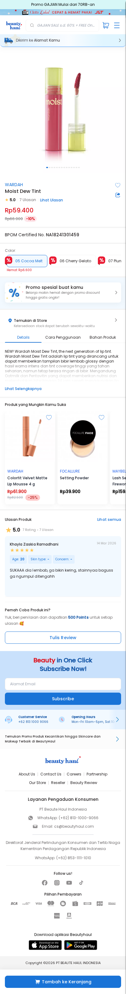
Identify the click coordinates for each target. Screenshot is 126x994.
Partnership (97, 774)
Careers (74, 774)
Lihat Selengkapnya (23, 388)
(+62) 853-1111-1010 (73, 857)
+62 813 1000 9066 (33, 722)
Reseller (58, 782)
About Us (27, 774)
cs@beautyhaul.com (74, 826)
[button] (63, 292)
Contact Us (50, 774)
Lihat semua (109, 519)
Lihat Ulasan (51, 200)
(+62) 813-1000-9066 (78, 817)
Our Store (37, 782)
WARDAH (14, 185)
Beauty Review (83, 782)
